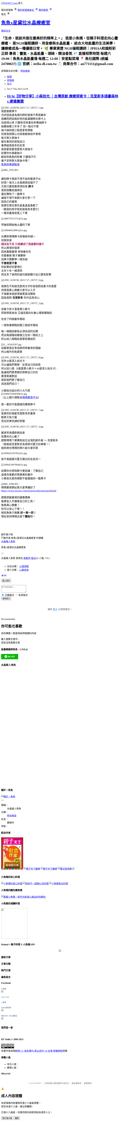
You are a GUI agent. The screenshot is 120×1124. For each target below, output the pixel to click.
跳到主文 (6, 31)
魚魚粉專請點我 (10, 164)
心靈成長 (24, 570)
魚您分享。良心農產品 (9, 1016)
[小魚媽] (2, 991)
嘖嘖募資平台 (30, 397)
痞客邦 (26, 558)
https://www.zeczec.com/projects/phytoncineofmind (28, 490)
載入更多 (6, 581)
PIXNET (38, 1083)
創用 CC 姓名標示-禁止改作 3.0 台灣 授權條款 (38, 1051)
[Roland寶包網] (2, 1010)
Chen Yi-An (5, 997)
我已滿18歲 (7, 1118)
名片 (9, 84)
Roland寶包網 (6, 1008)
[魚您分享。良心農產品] (2, 1018)
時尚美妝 (25, 71)
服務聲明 (88, 1083)
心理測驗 (24, 566)
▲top (3, 575)
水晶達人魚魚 (8, 541)
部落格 (10, 80)
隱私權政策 (76, 1083)
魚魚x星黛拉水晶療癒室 (25, 22)
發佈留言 (6, 598)
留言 (33, 558)
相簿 (9, 77)
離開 (17, 1118)
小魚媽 (3, 989)
